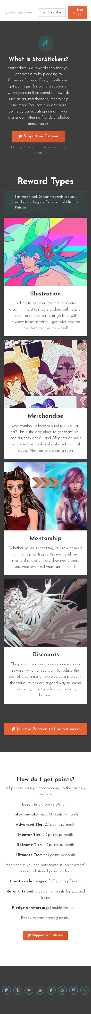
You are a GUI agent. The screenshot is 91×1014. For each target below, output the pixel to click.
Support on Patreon (41, 136)
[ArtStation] (62, 990)
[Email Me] (84, 990)
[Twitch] (73, 990)
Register (54, 12)
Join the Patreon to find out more (48, 729)
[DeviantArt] (51, 990)
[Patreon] (6, 990)
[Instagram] (40, 990)
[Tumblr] (17, 990)
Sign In (79, 12)
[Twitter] (29, 990)
